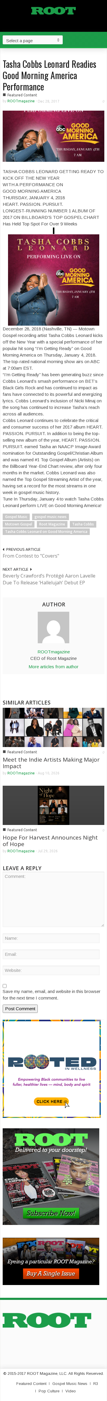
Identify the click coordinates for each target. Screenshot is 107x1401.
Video (70, 1391)
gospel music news (50, 516)
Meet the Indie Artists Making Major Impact (51, 763)
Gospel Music (16, 516)
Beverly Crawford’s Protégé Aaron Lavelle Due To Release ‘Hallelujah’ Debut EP (49, 579)
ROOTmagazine (21, 101)
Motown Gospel (18, 524)
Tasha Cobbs (83, 524)
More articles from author (53, 666)
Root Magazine (52, 524)
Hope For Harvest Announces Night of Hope (50, 841)
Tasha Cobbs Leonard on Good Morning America (46, 531)
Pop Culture (49, 1391)
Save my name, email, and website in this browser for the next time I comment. (51, 994)
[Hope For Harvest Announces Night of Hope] (53, 804)
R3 (95, 1383)
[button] (101, 39)
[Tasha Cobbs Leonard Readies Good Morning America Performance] (53, 135)
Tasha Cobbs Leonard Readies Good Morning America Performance (49, 75)
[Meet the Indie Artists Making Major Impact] (53, 726)
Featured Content (22, 95)
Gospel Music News (69, 1383)
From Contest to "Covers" (31, 556)
